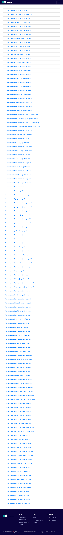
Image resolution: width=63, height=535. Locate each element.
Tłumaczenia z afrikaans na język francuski (18, 14)
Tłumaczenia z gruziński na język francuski (18, 223)
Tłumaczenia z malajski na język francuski (18, 471)
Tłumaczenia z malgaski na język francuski (18, 479)
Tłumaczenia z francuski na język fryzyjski (18, 195)
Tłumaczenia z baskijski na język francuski (18, 62)
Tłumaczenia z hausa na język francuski (17, 239)
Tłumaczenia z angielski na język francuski (18, 38)
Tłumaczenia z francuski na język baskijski (18, 58)
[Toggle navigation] (58, 2)
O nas (34, 517)
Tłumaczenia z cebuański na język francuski (18, 110)
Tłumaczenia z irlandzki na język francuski (18, 295)
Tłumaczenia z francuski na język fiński (17, 187)
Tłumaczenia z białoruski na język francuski (18, 78)
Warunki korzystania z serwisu (47, 531)
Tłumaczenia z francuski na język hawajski (18, 243)
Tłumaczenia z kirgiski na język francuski (17, 375)
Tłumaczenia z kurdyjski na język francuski (18, 407)
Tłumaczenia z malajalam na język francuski (18, 463)
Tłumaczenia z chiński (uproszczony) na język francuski (22, 126)
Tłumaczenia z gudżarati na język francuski (18, 231)
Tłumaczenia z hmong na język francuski (17, 271)
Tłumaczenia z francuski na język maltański (18, 483)
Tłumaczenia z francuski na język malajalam (18, 459)
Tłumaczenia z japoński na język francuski (18, 311)
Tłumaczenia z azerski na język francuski (17, 54)
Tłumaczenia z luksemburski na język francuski (19, 431)
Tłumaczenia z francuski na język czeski (17, 139)
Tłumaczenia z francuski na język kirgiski (17, 371)
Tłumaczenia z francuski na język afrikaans (18, 10)
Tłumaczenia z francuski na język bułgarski (18, 98)
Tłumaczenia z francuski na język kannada (18, 339)
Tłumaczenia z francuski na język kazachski (18, 355)
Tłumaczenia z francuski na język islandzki (18, 299)
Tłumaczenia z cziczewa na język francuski (18, 151)
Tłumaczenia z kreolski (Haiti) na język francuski (20, 399)
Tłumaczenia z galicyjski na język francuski (18, 207)
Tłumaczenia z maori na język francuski (17, 495)
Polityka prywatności (30, 531)
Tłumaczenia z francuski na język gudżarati (18, 227)
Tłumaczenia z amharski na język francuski (18, 30)
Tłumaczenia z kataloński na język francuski (18, 351)
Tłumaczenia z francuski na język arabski (17, 42)
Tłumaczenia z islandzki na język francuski (18, 303)
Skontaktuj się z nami (38, 521)
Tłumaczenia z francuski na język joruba (17, 331)
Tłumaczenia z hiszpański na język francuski (18, 263)
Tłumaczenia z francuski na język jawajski (18, 315)
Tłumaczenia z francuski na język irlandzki (18, 291)
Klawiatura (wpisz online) (24, 523)
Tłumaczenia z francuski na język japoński (18, 307)
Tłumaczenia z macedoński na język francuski (19, 455)
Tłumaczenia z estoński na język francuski (18, 175)
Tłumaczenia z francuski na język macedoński (19, 451)
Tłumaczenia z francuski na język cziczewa (18, 147)
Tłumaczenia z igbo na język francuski (17, 279)
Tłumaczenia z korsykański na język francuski (19, 391)
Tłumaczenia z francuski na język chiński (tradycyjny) (21, 114)
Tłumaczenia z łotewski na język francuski (18, 447)
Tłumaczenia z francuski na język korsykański (19, 387)
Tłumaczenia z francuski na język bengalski (18, 66)
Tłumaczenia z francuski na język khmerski (18, 363)
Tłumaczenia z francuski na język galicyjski (18, 203)
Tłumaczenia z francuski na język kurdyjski (18, 403)
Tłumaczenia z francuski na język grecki (17, 211)
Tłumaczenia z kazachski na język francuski (18, 359)
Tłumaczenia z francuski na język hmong (17, 267)
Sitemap (44, 533)
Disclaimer (36, 533)
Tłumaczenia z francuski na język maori (17, 491)
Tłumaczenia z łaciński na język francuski (18, 439)
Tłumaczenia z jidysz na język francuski (17, 327)
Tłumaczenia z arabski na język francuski (17, 46)
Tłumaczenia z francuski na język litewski (18, 419)
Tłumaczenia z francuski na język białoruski (18, 74)
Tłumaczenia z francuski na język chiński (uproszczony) (22, 122)
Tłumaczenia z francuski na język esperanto (18, 163)
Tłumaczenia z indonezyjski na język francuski (19, 287)
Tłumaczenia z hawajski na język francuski (18, 247)
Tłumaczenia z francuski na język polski (17, 499)
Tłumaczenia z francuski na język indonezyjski (19, 283)
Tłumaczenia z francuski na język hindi (17, 251)
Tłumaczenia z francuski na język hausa (17, 235)
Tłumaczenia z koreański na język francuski (18, 383)
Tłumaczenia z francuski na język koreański (18, 379)
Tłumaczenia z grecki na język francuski (17, 215)
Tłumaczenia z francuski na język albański (18, 18)
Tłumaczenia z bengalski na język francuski (18, 70)
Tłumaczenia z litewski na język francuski (18, 423)
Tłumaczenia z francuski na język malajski (18, 467)
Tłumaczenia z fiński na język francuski (17, 191)
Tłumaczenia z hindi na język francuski (17, 255)
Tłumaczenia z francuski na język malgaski (18, 475)
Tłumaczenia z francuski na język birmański (18, 82)
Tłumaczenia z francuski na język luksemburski (19, 427)
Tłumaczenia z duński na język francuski (17, 159)
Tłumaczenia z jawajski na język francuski (18, 319)
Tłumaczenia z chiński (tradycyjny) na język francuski (21, 118)
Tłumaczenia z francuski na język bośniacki (18, 90)
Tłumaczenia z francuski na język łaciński (18, 435)
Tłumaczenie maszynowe (24, 518)
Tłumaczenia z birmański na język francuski (18, 86)
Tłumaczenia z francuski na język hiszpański (18, 259)
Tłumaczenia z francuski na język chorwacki (18, 131)
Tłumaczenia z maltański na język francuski (18, 487)
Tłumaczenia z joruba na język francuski (17, 335)
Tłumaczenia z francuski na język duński (17, 155)
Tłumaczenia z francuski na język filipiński (18, 179)
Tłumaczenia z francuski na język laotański (18, 411)
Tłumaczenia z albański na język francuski (18, 22)
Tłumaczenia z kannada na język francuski (18, 343)
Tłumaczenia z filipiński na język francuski (18, 183)
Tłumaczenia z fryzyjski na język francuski (18, 199)
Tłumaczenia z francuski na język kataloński (18, 347)
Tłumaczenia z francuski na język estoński (18, 171)
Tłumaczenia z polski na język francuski (17, 503)
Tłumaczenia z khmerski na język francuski (18, 367)
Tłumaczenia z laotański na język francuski (18, 415)
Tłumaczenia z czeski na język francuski (17, 143)
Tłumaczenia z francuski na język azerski (17, 50)
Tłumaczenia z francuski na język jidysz (17, 323)
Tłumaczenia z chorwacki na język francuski (18, 135)
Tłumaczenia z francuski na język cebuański (18, 106)
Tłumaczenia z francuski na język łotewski (18, 443)
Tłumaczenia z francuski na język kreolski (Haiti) (20, 395)
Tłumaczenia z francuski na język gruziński (18, 219)
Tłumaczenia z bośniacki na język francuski (18, 94)
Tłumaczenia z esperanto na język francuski (18, 167)
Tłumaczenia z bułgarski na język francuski (18, 102)
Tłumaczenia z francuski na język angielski (18, 34)
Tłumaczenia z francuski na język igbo (17, 275)
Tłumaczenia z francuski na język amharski (18, 26)
